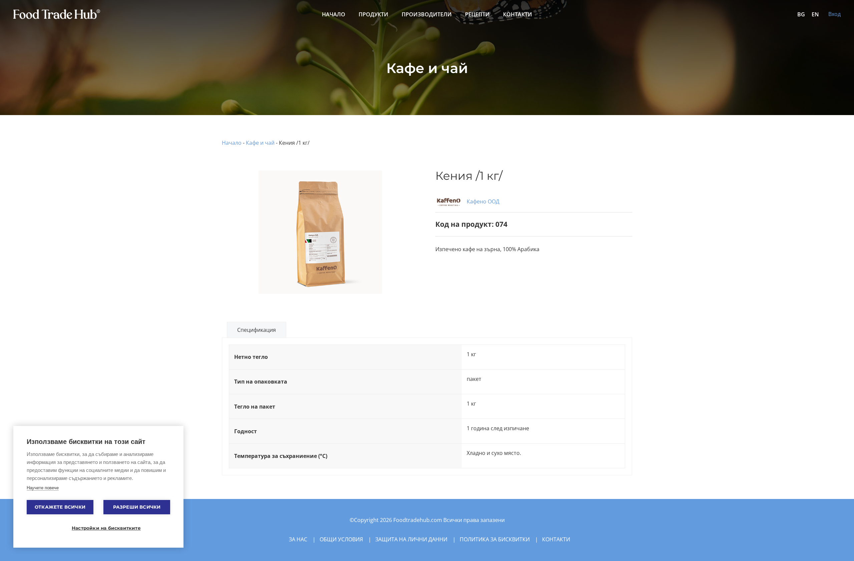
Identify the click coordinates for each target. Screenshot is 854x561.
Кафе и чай (260, 142)
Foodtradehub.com (418, 520)
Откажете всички (60, 507)
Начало (333, 14)
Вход (834, 14)
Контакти (517, 14)
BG (801, 14)
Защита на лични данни (411, 539)
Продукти (373, 14)
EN (815, 14)
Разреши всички (137, 507)
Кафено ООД (482, 201)
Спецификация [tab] (256, 330)
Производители (427, 14)
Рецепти (477, 14)
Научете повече (43, 487)
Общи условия (341, 539)
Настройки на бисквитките (102, 528)
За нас (298, 539)
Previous (213, 217)
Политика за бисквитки (495, 539)
